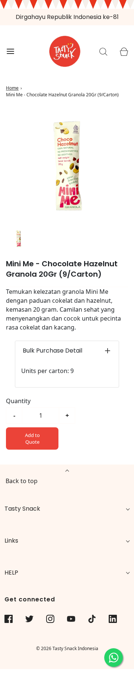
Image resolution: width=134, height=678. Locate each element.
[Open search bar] (103, 51)
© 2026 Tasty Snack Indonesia (67, 648)
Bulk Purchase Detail (52, 350)
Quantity (18, 401)
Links (11, 540)
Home (12, 88)
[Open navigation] (10, 51)
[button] (18, 238)
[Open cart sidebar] (124, 51)
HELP (11, 572)
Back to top (22, 481)
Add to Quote (32, 438)
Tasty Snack (22, 508)
